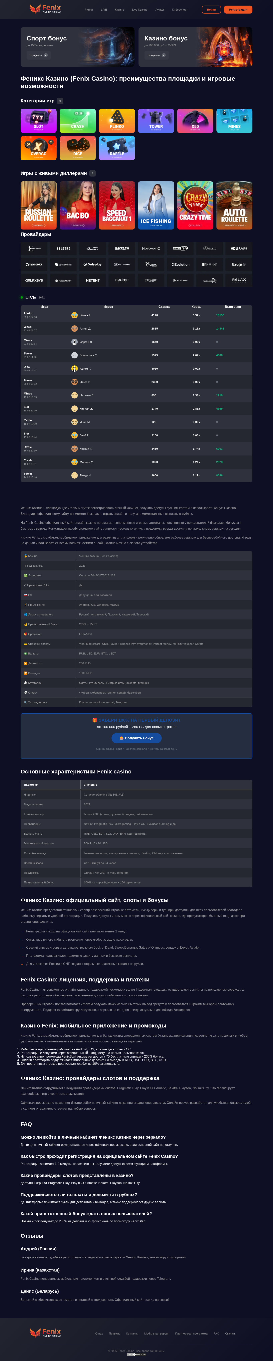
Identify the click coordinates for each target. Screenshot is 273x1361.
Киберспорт (180, 9)
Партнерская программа (191, 1333)
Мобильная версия (156, 1333)
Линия (89, 9)
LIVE (104, 9)
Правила (114, 1333)
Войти (211, 9)
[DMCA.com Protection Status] (136, 1355)
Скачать (230, 1333)
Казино (119, 9)
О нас (99, 1333)
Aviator (159, 9)
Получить (36, 55)
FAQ (216, 1333)
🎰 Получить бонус (137, 738)
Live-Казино (139, 9)
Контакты (132, 1333)
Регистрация (238, 9)
